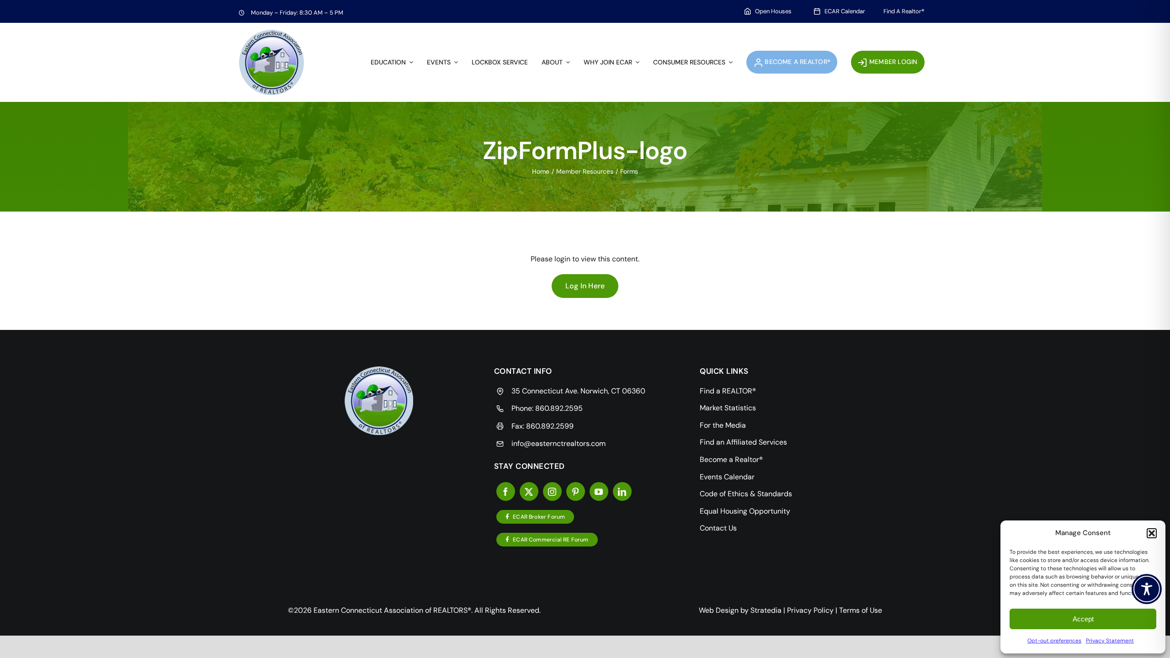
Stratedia (766, 610)
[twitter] (529, 491)
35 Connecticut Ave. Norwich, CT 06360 (578, 391)
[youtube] (599, 491)
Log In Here (585, 286)
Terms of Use (860, 610)
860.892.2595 (559, 408)
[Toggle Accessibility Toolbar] (1147, 589)
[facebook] (505, 491)
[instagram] (552, 491)
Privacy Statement (1110, 640)
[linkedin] (622, 491)
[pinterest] (575, 491)
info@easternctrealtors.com (558, 443)
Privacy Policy (810, 610)
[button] (1151, 533)
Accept (1083, 619)
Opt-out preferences (1054, 640)
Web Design (719, 610)
